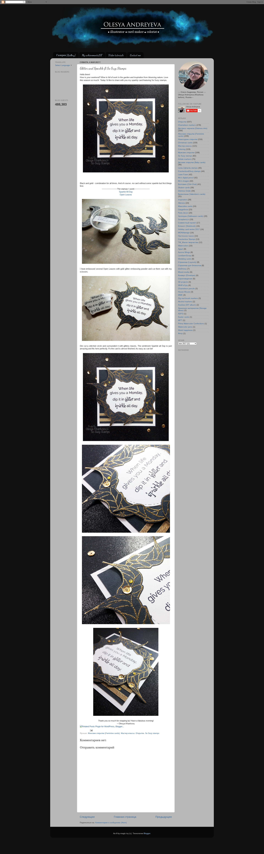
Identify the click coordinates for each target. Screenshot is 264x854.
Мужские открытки (186, 153)
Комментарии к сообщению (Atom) (111, 823)
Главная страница (125, 816)
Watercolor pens (185, 327)
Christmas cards (185, 143)
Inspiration (182, 200)
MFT (180, 320)
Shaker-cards (184, 188)
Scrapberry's (183, 219)
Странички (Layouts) (187, 262)
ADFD (180, 314)
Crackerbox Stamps (186, 239)
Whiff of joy (183, 285)
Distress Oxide (184, 191)
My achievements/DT (92, 55)
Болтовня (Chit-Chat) (187, 184)
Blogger (147, 833)
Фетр (180, 333)
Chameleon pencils (186, 289)
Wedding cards (184, 259)
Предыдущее (163, 816)
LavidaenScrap (184, 256)
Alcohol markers (185, 302)
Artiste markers (184, 159)
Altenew (181, 203)
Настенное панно (186, 236)
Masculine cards (185, 206)
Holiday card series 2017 (189, 229)
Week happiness (185, 330)
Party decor (183, 213)
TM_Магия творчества (188, 242)
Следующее (87, 816)
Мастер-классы (128, 733)
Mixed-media (183, 272)
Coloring (181, 149)
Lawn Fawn (183, 175)
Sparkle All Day (126, 192)
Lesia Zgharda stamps (188, 168)
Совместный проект (187, 223)
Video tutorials (116, 55)
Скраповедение (185, 279)
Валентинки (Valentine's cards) (191, 194)
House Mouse (184, 292)
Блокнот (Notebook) (187, 226)
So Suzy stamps (152, 733)
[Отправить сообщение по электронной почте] (91, 730)
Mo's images (183, 181)
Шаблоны (182, 269)
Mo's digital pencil (185, 178)
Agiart (180, 249)
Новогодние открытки (187, 139)
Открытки (140, 733)
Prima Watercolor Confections (191, 324)
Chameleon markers (187, 125)
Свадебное (183, 210)
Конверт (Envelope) (186, 275)
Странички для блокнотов (189, 265)
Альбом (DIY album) (187, 305)
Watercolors (183, 246)
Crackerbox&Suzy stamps (189, 171)
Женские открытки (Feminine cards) (104, 733)
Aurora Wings (184, 252)
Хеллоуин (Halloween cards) (190, 216)
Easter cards (183, 317)
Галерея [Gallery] (66, 55)
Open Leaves (126, 195)
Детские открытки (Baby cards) (191, 162)
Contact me (135, 55)
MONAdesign (184, 233)
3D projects (183, 282)
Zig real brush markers (188, 298)
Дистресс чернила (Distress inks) (192, 128)
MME (180, 295)
